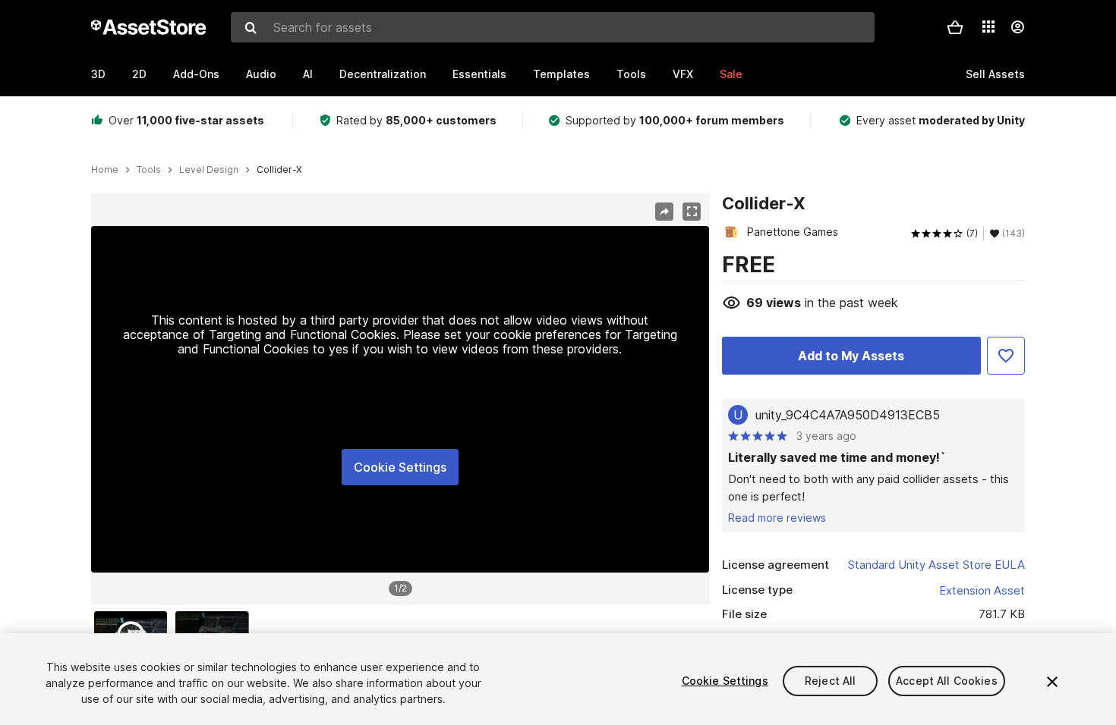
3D (98, 73)
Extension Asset (982, 590)
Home (104, 170)
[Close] (1052, 681)
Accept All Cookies (947, 680)
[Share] (664, 211)
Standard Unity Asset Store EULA (936, 564)
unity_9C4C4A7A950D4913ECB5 (847, 414)
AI (308, 73)
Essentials (479, 73)
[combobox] (553, 27)
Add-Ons (196, 73)
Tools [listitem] (149, 170)
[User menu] (1017, 27)
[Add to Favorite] (1006, 356)
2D (139, 73)
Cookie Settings (400, 467)
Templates (561, 73)
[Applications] (988, 26)
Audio (261, 73)
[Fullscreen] (692, 211)
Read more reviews (777, 517)
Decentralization (382, 73)
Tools (631, 73)
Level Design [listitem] (208, 170)
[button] (955, 27)
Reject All (830, 680)
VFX (683, 73)
